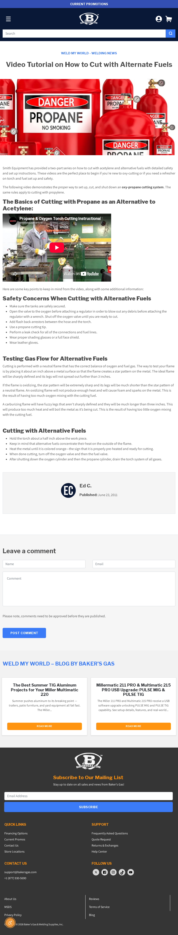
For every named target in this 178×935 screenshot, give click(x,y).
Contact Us (11, 845)
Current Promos (14, 839)
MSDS (8, 907)
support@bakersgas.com (20, 872)
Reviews (94, 899)
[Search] (170, 33)
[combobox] (84, 33)
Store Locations (14, 851)
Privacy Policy (12, 915)
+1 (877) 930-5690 (15, 878)
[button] (168, 18)
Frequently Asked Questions (110, 833)
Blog (92, 915)
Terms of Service (99, 907)
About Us (10, 899)
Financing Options (16, 833)
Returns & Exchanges (105, 845)
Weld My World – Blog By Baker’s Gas (59, 664)
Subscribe (88, 807)
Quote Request (101, 839)
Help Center (99, 851)
